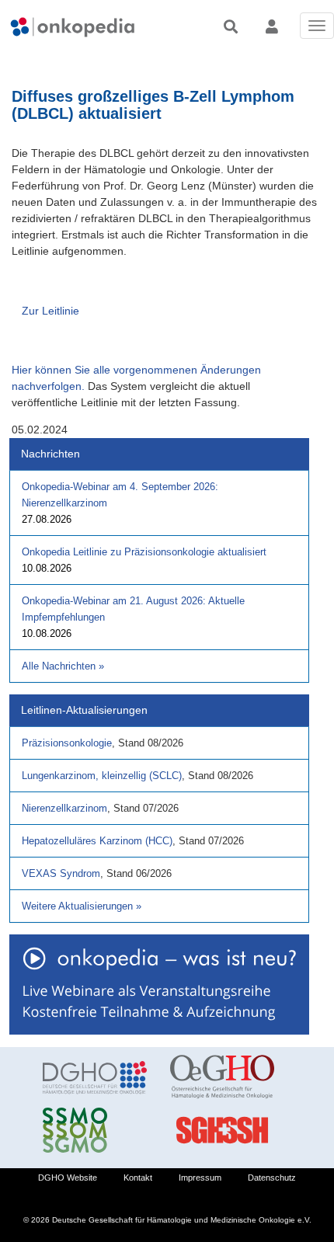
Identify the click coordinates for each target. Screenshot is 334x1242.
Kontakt (138, 1177)
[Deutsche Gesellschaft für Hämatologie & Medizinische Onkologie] (95, 1077)
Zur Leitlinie (50, 310)
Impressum (200, 1177)
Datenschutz (272, 1177)
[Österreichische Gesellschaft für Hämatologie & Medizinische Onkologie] (222, 1077)
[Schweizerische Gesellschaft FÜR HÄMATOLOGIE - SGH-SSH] (222, 1130)
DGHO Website (67, 1177)
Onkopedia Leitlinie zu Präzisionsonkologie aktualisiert (144, 552)
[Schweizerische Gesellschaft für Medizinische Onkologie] (95, 1130)
